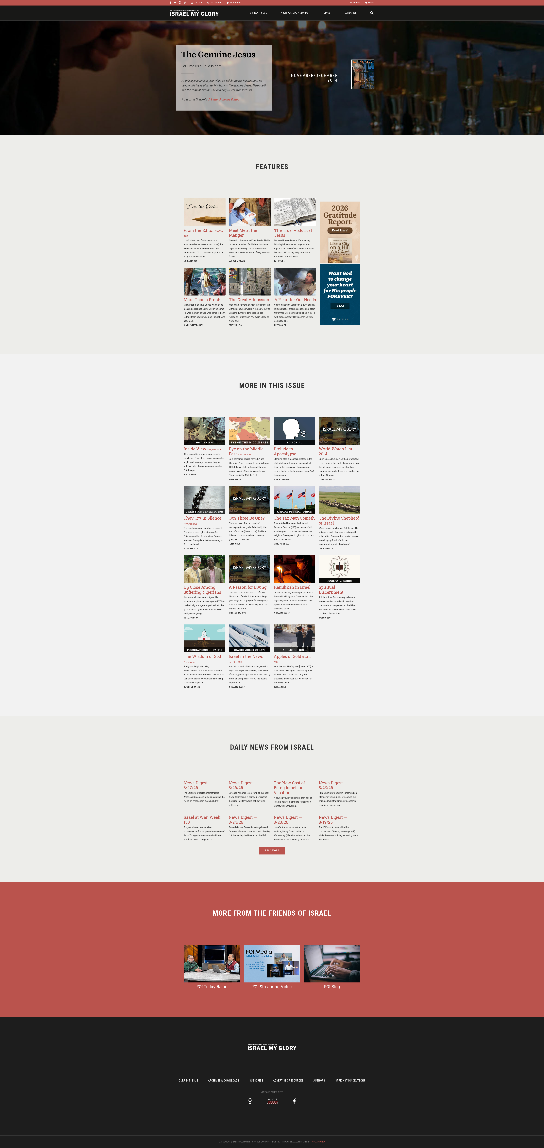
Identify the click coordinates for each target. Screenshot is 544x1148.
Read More (272, 850)
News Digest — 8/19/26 (333, 820)
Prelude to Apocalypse (285, 451)
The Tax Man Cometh (294, 518)
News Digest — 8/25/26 (333, 785)
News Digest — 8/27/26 (198, 785)
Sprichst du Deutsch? (350, 1080)
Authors (319, 1080)
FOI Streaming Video (272, 986)
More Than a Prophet (204, 299)
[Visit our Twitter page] (175, 2)
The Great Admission (249, 299)
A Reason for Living (248, 587)
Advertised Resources (288, 1080)
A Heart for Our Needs (295, 299)
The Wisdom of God (202, 658)
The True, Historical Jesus (293, 233)
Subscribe (351, 12)
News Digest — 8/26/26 (243, 785)
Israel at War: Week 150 (202, 820)
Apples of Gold (292, 658)
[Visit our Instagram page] (180, 2)
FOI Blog (332, 986)
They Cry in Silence (202, 520)
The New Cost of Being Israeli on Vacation (289, 787)
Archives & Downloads (294, 12)
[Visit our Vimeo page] (184, 2)
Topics (326, 12)
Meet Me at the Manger (243, 233)
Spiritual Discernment (331, 589)
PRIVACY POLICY (318, 1142)
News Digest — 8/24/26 (243, 820)
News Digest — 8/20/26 (288, 820)
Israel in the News (246, 658)
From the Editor (203, 232)
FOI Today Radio (211, 986)
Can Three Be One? (247, 518)
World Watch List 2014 (335, 451)
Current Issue (258, 12)
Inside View (202, 449)
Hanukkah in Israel (292, 587)
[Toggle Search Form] (372, 13)
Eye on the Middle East (246, 451)
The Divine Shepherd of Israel (339, 520)
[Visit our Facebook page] (170, 2)
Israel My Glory (194, 13)
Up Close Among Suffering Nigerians (202, 589)
